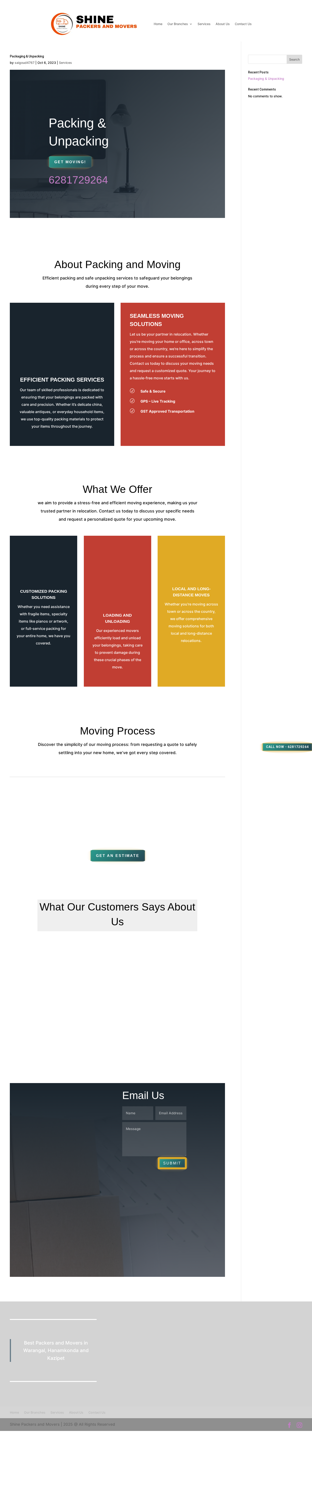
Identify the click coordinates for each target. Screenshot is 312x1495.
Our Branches (177, 24)
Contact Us (243, 24)
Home (158, 24)
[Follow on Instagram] (86, 1243)
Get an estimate (118, 856)
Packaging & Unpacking (266, 78)
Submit (173, 212)
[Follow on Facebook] (60, 1243)
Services (204, 24)
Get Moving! (70, 162)
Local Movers (89, 1103)
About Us (223, 24)
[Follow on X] (73, 1243)
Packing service (91, 1122)
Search (294, 59)
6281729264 (78, 180)
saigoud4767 (24, 63)
